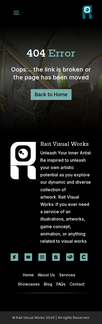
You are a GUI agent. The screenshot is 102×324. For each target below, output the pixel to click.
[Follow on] (70, 257)
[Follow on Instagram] (42, 257)
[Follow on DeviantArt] (14, 257)
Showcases (29, 284)
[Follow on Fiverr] (56, 257)
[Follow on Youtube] (28, 257)
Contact (77, 284)
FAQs (61, 284)
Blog (48, 284)
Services (67, 275)
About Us (46, 275)
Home (28, 275)
